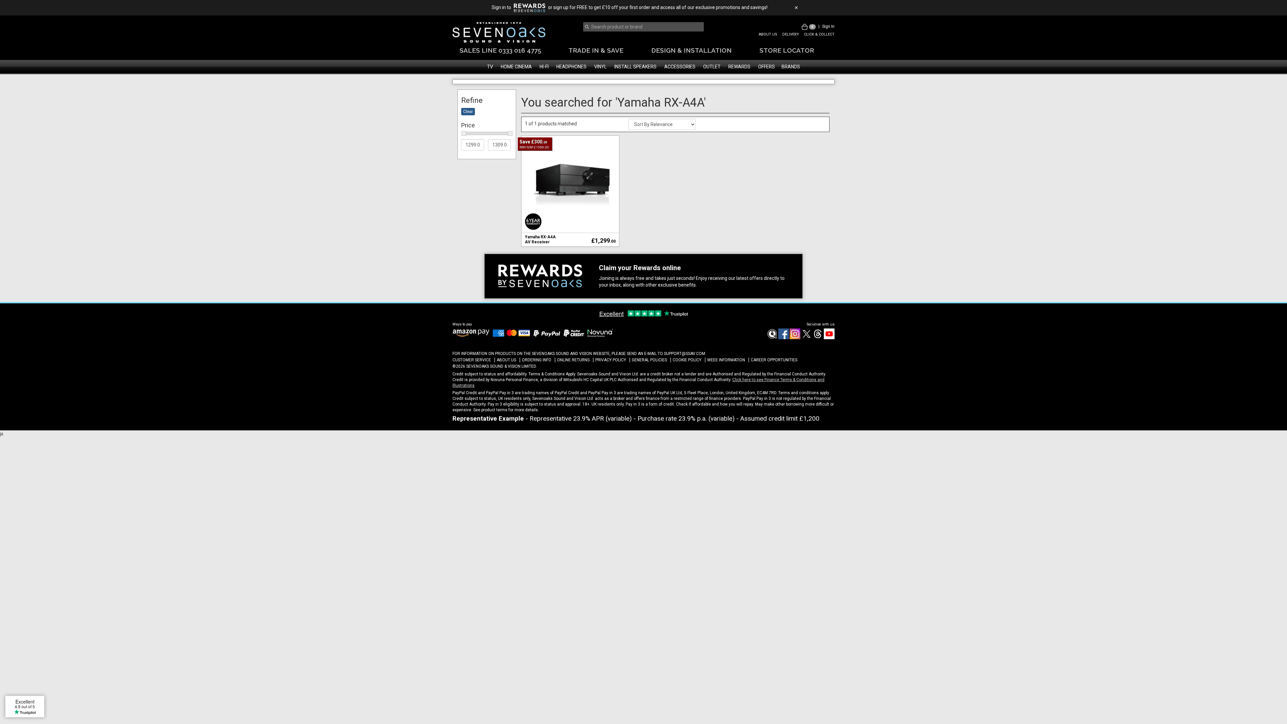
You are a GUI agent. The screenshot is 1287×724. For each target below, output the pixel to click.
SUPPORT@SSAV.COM (684, 372)
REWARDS (739, 66)
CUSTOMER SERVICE (471, 379)
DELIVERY (790, 34)
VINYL (600, 66)
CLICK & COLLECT (819, 34)
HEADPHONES (571, 66)
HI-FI (544, 66)
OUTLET (712, 66)
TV (490, 66)
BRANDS (791, 66)
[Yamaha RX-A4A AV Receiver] (570, 202)
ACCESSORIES (679, 66)
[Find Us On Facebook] (772, 356)
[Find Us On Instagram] (794, 356)
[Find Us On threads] (817, 356)
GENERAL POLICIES (649, 379)
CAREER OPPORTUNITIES (774, 379)
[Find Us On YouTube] (829, 356)
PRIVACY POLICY (610, 379)
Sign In (828, 26)
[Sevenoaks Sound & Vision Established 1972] (498, 32)
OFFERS (766, 66)
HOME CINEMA (516, 66)
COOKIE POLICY (687, 379)
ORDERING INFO (536, 379)
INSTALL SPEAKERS (635, 66)
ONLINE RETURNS (573, 379)
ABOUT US (768, 34)
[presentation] (641, 26)
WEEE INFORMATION (726, 379)
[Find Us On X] (806, 356)
